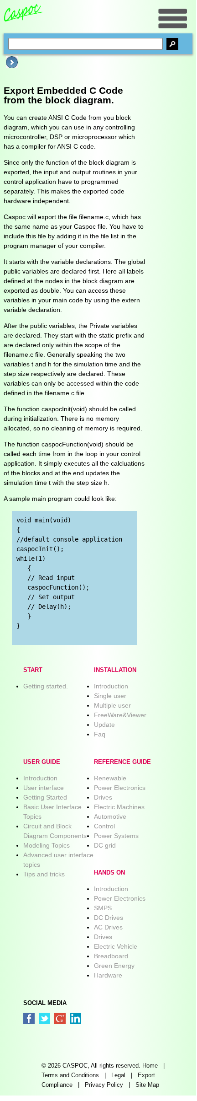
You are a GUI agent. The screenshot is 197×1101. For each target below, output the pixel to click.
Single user (110, 695)
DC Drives (108, 917)
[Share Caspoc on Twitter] (44, 1018)
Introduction (111, 686)
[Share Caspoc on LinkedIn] (75, 1018)
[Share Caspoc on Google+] (60, 1018)
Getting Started (45, 797)
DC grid (105, 845)
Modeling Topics (46, 845)
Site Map (147, 1085)
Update (104, 724)
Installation (115, 670)
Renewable (110, 778)
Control (104, 826)
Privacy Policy (104, 1085)
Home (150, 1066)
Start (32, 670)
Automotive (110, 816)
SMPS (103, 908)
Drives (103, 797)
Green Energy (114, 965)
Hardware (108, 975)
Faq (99, 734)
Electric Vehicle (115, 946)
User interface (43, 787)
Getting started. (45, 686)
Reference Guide (122, 762)
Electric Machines (119, 807)
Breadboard (111, 956)
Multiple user (112, 705)
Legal (118, 1075)
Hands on (109, 873)
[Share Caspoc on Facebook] (29, 1018)
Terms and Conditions (70, 1075)
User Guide (41, 762)
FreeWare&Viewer (120, 715)
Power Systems (116, 835)
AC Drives (108, 927)
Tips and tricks (44, 874)
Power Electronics (119, 787)
